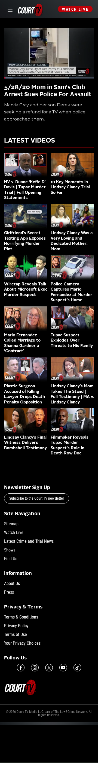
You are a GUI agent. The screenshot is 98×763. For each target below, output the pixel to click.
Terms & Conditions (21, 617)
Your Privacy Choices (22, 643)
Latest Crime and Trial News (29, 541)
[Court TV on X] (49, 667)
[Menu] (9, 9)
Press (9, 592)
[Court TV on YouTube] (63, 667)
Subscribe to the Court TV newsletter (36, 498)
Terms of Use (15, 634)
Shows (9, 550)
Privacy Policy (16, 625)
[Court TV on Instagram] (35, 667)
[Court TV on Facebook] (20, 667)
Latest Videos (29, 141)
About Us (12, 583)
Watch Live (75, 9)
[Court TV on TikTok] (77, 667)
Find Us (10, 558)
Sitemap (11, 523)
